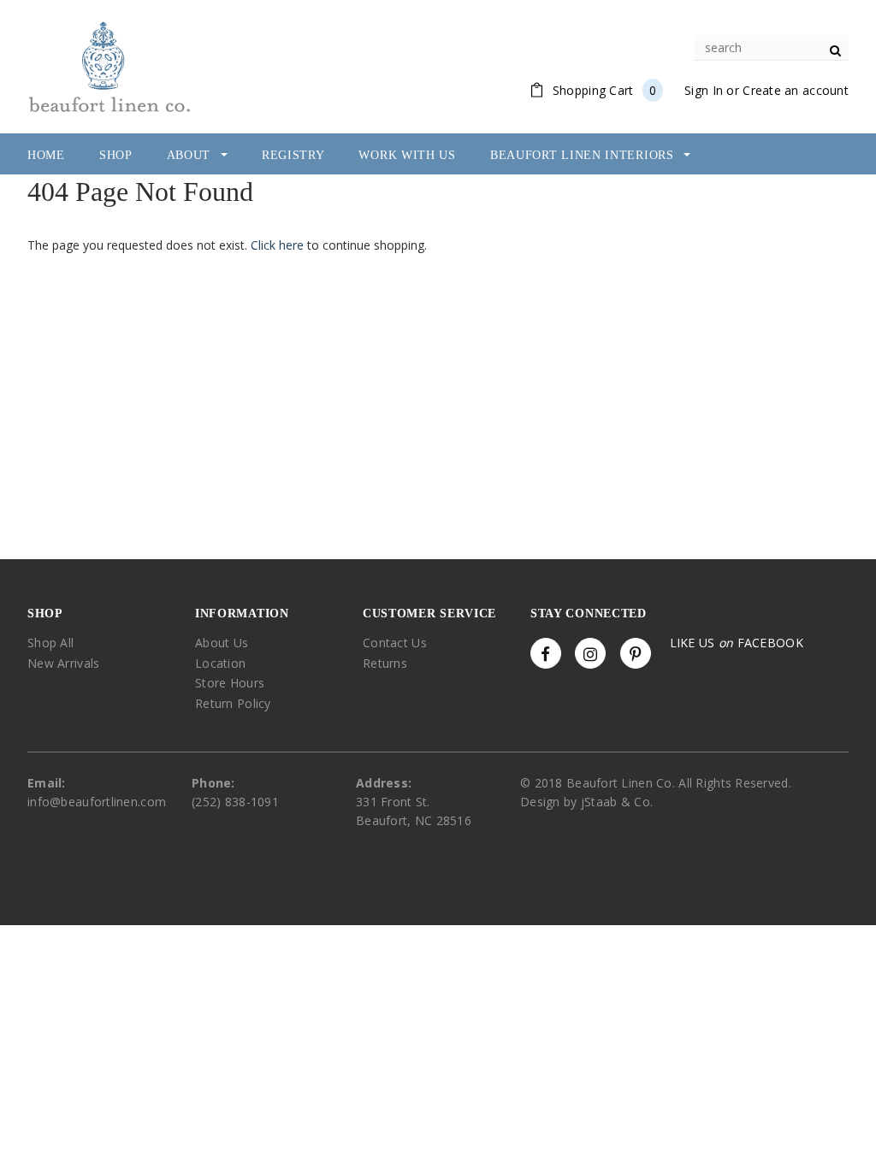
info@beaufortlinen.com (96, 801)
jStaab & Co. (617, 801)
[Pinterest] (635, 653)
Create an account (796, 90)
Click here (279, 245)
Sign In (703, 90)
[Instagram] (590, 653)
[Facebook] (545, 653)
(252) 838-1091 (235, 801)
